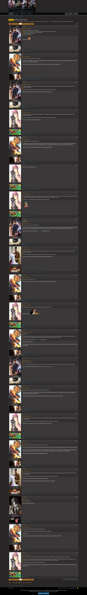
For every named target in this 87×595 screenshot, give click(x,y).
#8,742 (76, 54)
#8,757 (76, 468)
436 (16, 23)
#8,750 (76, 274)
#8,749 (76, 246)
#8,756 (76, 440)
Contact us (60, 588)
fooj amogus (26, 21)
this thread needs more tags (55, 21)
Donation (16, 13)
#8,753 (76, 357)
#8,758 (76, 496)
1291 (29, 23)
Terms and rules (65, 588)
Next (32, 23)
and (29, 51)
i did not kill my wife (39, 21)
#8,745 (76, 137)
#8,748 (76, 218)
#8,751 (76, 302)
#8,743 (76, 82)
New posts (10, 15)
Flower (15, 128)
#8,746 (76, 164)
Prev (10, 23)
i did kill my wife (32, 21)
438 (20, 23)
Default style (12, 588)
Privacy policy (71, 588)
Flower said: (25, 139)
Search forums (15, 15)
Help (75, 588)
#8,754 (76, 385)
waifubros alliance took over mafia (67, 21)
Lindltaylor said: (26, 28)
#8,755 (76, 413)
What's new (23, 13)
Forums (11, 13)
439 (22, 23)
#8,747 (76, 191)
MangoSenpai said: (26, 332)
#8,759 (76, 524)
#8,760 (76, 552)
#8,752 (76, 329)
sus (49, 21)
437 (18, 23)
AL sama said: (25, 56)
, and (30, 106)
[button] (19, 14)
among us (21, 21)
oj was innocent (45, 21)
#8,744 (76, 110)
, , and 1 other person (33, 79)
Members (29, 13)
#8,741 (76, 26)
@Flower (39, 231)
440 (25, 23)
